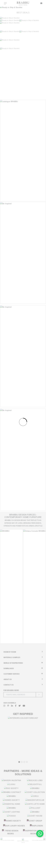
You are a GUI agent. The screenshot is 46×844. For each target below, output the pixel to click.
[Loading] (23, 422)
